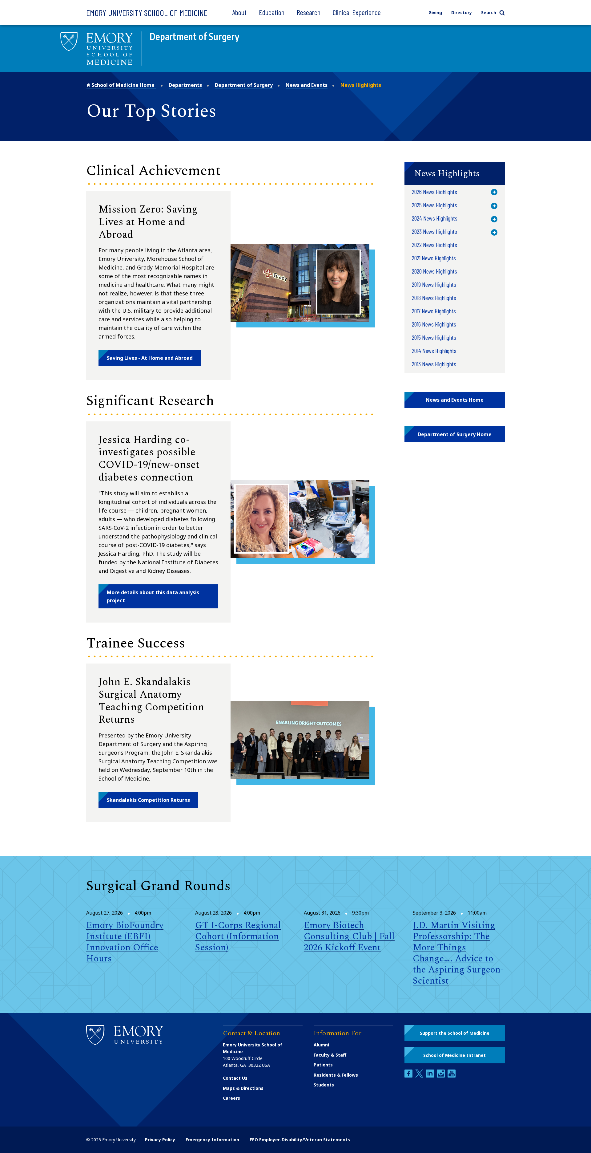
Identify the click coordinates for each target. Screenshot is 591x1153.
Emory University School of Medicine (146, 12)
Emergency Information (212, 1140)
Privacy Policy (160, 1140)
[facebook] (409, 1076)
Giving (435, 12)
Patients (323, 1065)
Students (324, 1085)
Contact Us (235, 1078)
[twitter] (419, 1076)
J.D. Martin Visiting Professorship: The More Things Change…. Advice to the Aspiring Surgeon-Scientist (458, 953)
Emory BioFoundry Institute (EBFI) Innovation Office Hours (124, 942)
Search (488, 12)
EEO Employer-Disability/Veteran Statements (300, 1140)
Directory (461, 12)
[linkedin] (430, 1076)
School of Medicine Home (123, 85)
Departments (185, 85)
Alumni (321, 1045)
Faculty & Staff (330, 1055)
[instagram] (441, 1076)
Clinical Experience (357, 12)
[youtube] (452, 1076)
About (239, 12)
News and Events (307, 85)
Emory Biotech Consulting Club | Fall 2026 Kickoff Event (349, 936)
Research (308, 12)
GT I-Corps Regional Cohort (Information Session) (238, 936)
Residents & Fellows (336, 1075)
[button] (149, 358)
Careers (231, 1098)
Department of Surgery (244, 85)
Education (271, 12)
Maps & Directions (243, 1088)
